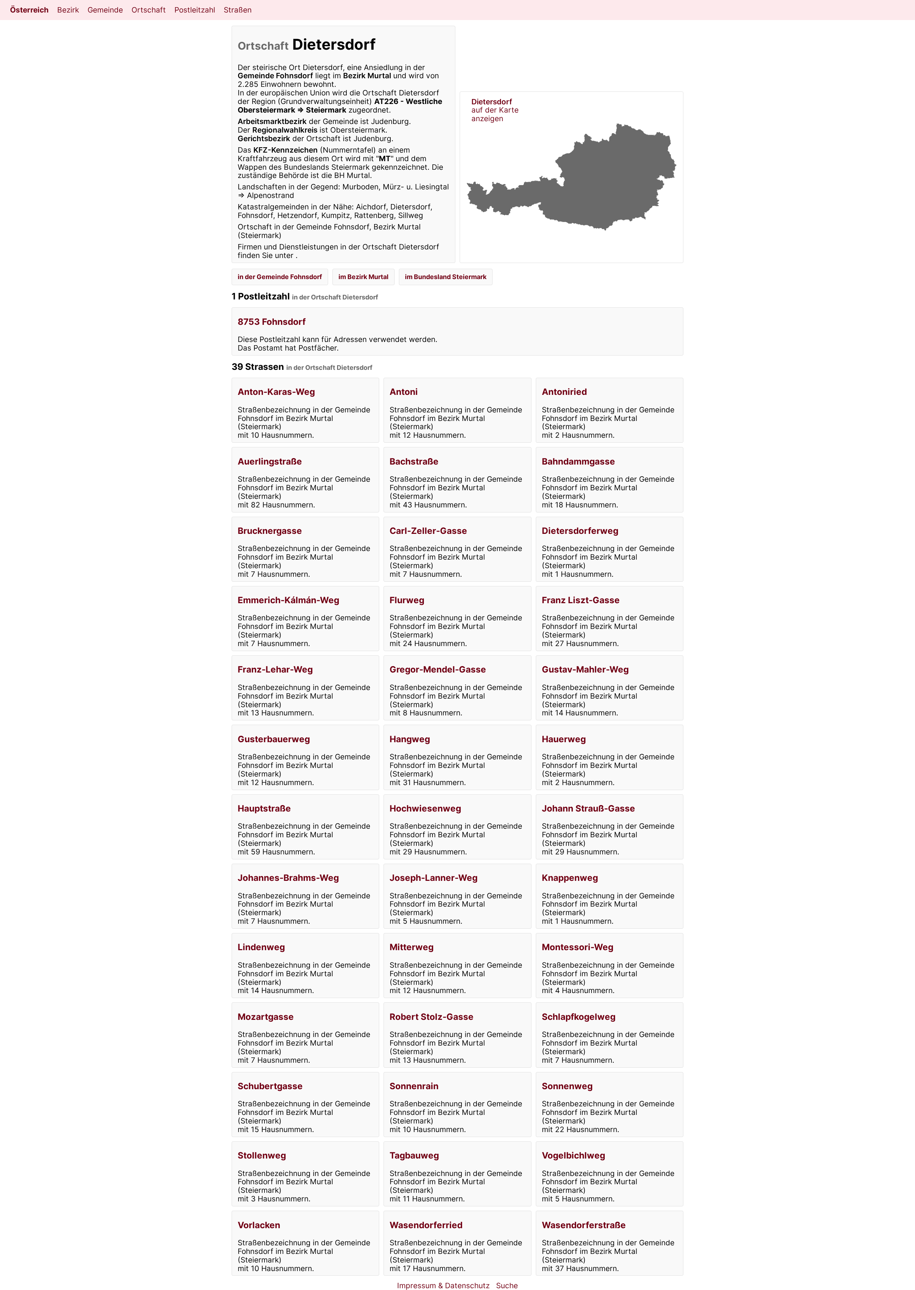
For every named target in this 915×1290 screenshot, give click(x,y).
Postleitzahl (194, 9)
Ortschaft (149, 9)
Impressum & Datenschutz (443, 1285)
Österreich (29, 9)
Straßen (238, 9)
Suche (507, 1285)
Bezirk (68, 9)
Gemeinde (105, 9)
